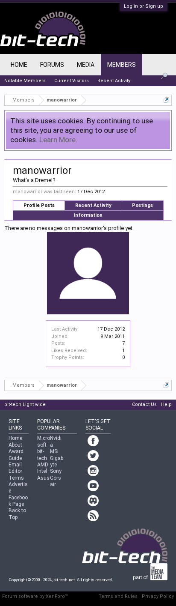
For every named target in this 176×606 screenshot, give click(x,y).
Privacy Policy (158, 596)
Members (121, 64)
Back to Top (17, 513)
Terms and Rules (118, 596)
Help (166, 404)
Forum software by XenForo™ (35, 596)
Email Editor (15, 468)
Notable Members (25, 81)
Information (88, 215)
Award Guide (16, 454)
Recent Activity (93, 205)
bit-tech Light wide (25, 404)
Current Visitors (71, 81)
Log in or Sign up (143, 6)
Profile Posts (39, 205)
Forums (52, 64)
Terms (16, 478)
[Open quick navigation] (166, 100)
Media (85, 64)
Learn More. (58, 139)
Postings (142, 205)
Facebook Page (18, 501)
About (15, 445)
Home (19, 64)
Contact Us (144, 404)
